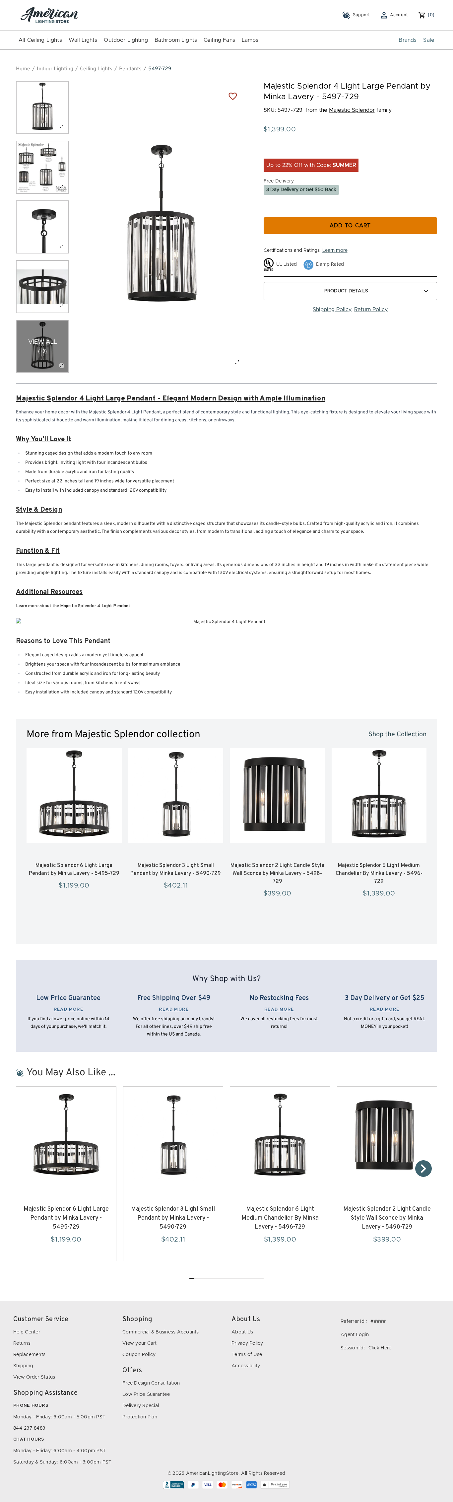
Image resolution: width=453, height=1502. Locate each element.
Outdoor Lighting (126, 40)
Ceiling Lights (96, 69)
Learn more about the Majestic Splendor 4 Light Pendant (73, 606)
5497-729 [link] (159, 69)
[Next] (423, 1168)
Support (361, 15)
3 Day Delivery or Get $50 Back (301, 189)
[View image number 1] (42, 107)
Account (399, 15)
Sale (428, 40)
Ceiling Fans (219, 40)
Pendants (130, 69)
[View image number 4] (42, 286)
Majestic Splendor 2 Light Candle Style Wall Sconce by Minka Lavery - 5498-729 (277, 873)
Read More (69, 1009)
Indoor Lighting (55, 69)
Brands (408, 40)
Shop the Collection (397, 734)
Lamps (250, 40)
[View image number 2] (42, 167)
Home (23, 69)
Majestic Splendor (352, 110)
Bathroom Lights (176, 40)
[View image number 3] (42, 226)
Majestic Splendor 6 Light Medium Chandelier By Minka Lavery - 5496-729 (379, 873)
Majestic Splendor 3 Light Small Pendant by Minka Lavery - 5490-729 (173, 1218)
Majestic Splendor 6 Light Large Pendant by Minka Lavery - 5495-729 (66, 1218)
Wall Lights (83, 40)
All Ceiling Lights (40, 40)
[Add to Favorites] (232, 96)
